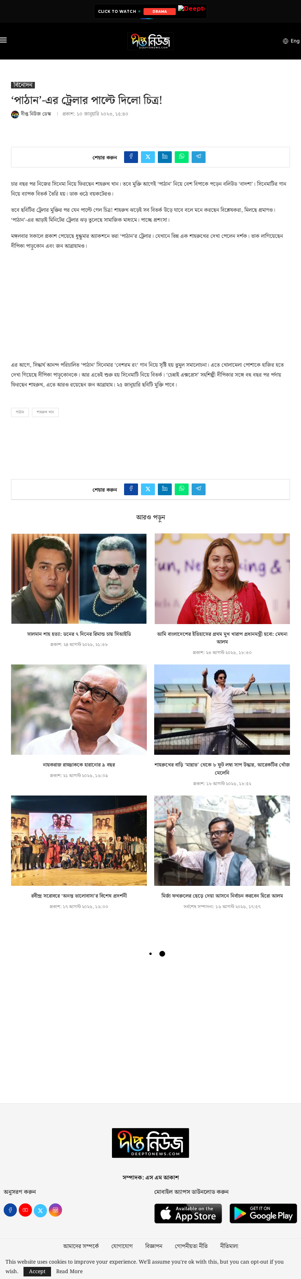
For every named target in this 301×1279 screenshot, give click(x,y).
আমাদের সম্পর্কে (81, 1246)
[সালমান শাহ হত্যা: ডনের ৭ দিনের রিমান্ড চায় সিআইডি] (79, 578)
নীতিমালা (229, 1246)
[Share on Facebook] (131, 157)
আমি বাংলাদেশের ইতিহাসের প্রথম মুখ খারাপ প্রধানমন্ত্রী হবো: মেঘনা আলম (222, 638)
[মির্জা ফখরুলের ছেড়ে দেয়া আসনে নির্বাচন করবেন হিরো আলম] (222, 841)
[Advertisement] (66, 303)
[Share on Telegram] (199, 157)
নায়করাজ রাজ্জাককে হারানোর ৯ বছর (79, 765)
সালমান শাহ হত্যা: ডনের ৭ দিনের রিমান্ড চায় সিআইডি (79, 634)
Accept (37, 1272)
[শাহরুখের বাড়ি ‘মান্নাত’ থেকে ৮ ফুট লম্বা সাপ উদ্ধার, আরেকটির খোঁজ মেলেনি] (222, 709)
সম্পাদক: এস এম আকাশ (151, 1177)
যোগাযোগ (122, 1246)
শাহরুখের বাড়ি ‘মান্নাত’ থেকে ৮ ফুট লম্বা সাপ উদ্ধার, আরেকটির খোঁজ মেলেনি (222, 769)
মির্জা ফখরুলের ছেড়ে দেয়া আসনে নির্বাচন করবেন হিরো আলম (222, 896)
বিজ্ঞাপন (153, 1246)
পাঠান (20, 412)
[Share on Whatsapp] (182, 157)
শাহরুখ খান (45, 412)
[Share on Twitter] (148, 157)
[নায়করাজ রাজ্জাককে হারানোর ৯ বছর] (79, 709)
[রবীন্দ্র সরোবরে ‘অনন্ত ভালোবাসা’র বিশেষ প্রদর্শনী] (79, 841)
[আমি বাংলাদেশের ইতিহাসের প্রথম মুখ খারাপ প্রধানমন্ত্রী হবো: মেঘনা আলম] (222, 578)
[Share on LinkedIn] (165, 157)
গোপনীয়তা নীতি (191, 1246)
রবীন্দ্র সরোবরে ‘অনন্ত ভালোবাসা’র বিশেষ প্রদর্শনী (79, 896)
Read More (69, 1271)
